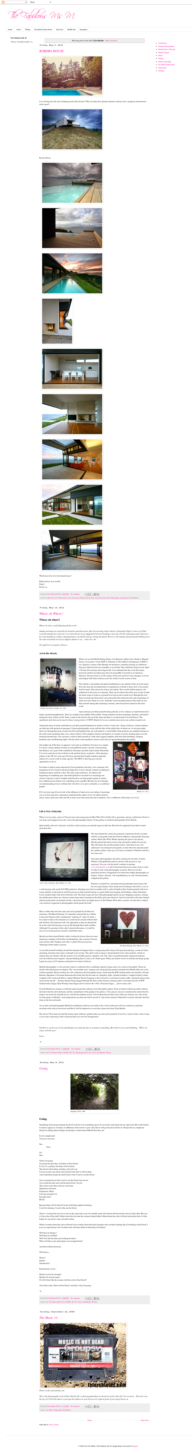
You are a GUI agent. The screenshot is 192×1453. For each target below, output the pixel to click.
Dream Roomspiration (166, 46)
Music (51, 1410)
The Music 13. (48, 1317)
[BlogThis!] (89, 594)
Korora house (90, 598)
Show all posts (111, 40)
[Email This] (86, 594)
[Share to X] (92, 594)
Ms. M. (72, 1052)
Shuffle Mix (71, 29)
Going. (43, 1068)
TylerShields (134, 598)
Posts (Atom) (54, 1424)
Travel (94, 1052)
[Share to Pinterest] (97, 594)
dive (56, 598)
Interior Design (80, 598)
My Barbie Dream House (43, 29)
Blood (59, 1302)
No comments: (75, 594)
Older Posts (145, 1420)
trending (161, 70)
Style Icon (59, 29)
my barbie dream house (102, 598)
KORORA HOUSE (51, 51)
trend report (162, 67)
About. (18, 29)
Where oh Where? (51, 613)
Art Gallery (52, 1052)
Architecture (50, 598)
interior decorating (164, 61)
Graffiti (59, 1052)
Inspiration (83, 29)
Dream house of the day (66, 598)
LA (63, 1302)
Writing (27, 29)
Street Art (87, 1052)
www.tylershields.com (100, 867)
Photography (115, 598)
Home (10, 29)
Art (47, 1052)
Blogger (135, 1446)
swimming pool (124, 598)
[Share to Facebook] (95, 594)
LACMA (66, 1052)
